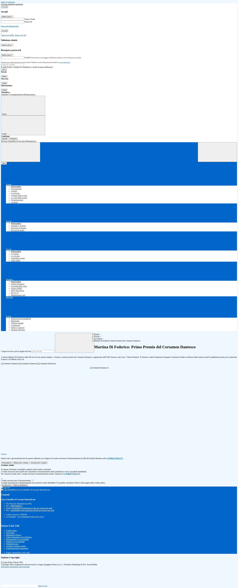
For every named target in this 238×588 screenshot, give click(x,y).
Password (28, 22)
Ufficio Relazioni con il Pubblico (19, 537)
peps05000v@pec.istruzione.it (32, 510)
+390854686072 (15, 506)
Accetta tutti (39, 463)
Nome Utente (29, 19)
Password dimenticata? (10, 26)
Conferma (13, 139)
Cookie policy (11, 531)
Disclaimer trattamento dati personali (15, 567)
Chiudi (4, 76)
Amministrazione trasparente (17, 548)
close (4, 163)
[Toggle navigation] (20, 152)
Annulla (4, 139)
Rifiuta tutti (21, 463)
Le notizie (98, 338)
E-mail (27, 57)
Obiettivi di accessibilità (15, 542)
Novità (96, 336)
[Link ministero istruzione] (12, 4)
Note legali (10, 533)
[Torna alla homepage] (119, 141)
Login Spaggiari (64, 62)
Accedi (4, 7)
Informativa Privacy (13, 535)
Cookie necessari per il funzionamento (16, 480)
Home (96, 334)
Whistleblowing (12, 544)
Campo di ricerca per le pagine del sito (16, 351)
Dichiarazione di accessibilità (17, 539)
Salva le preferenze (20, 485)
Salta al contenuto (8, 2)
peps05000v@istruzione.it (32, 508)
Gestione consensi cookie (16, 546)
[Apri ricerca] (217, 152)
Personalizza (6, 463)
